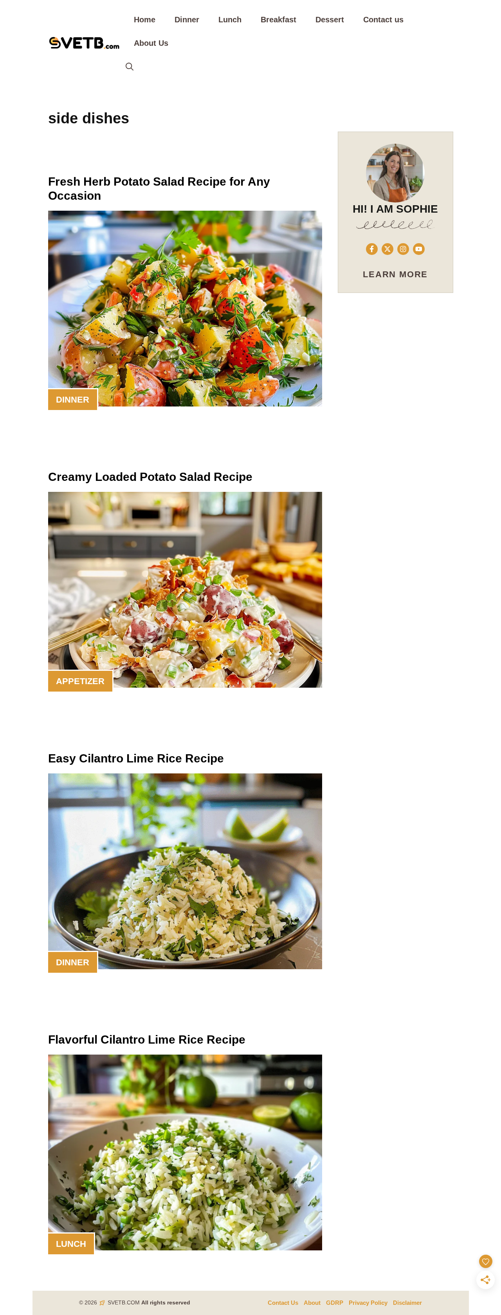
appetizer (80, 681)
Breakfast (278, 19)
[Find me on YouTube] (419, 249)
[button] (129, 66)
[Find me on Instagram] (403, 249)
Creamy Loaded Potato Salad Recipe (150, 476)
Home (144, 19)
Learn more (395, 274)
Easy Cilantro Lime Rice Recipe (136, 758)
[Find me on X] (387, 249)
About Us (151, 43)
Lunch (229, 19)
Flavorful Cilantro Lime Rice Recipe (146, 1039)
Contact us (383, 19)
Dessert (329, 19)
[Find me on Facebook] (372, 249)
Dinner (187, 19)
